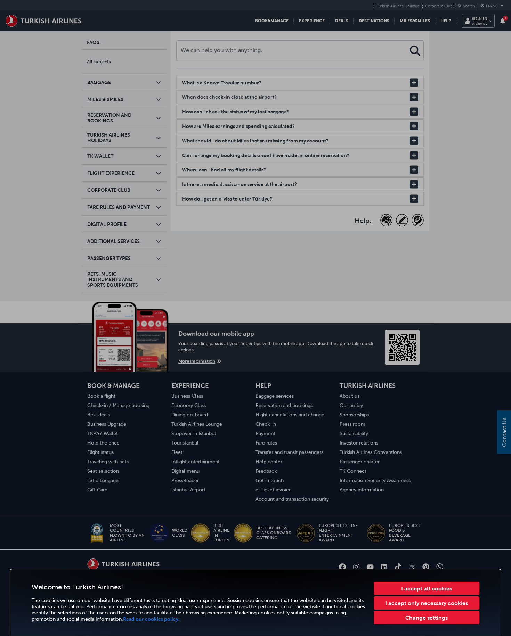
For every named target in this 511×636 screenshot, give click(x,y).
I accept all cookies (426, 588)
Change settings (426, 617)
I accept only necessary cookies (426, 603)
